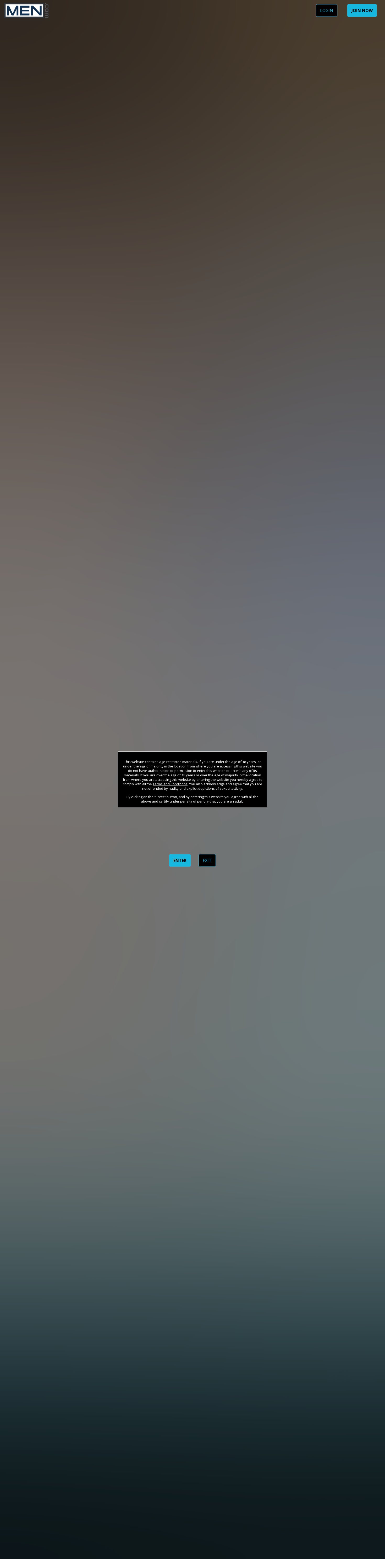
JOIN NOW (362, 10)
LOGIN (326, 10)
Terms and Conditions (170, 784)
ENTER (179, 860)
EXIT (207, 860)
